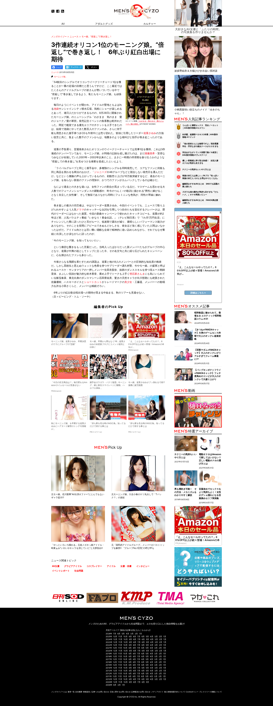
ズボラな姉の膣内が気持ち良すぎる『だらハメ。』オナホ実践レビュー (200, 193)
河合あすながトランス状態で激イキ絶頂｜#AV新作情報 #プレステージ (200, 153)
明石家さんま (137, 273)
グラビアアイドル (73, 566)
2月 (136, 633)
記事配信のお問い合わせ (140, 692)
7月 (114, 633)
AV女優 (55, 566)
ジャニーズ (100, 172)
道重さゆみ (149, 133)
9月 (130, 636)
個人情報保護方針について (174, 692)
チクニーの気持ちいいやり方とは (196, 169)
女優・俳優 (125, 566)
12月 (115, 636)
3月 (131, 633)
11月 (120, 636)
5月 (123, 633)
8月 (134, 636)
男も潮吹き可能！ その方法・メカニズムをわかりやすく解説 (185, 491)
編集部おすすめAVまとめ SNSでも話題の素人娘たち (200, 185)
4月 (127, 633)
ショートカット (93, 282)
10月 (125, 636)
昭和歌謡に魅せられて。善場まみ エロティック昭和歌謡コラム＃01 (207, 315)
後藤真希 (150, 153)
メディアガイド (157, 692)
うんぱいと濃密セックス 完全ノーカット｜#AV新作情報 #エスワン (200, 126)
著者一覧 (71, 692)
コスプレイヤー (94, 566)
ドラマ (80, 209)
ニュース (55, 72)
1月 (140, 633)
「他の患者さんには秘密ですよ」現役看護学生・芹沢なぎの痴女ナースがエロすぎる (200, 144)
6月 (118, 633)
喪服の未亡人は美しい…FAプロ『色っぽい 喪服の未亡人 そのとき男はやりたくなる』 (200, 176)
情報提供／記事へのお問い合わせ (96, 692)
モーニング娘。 (60, 77)
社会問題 (78, 570)
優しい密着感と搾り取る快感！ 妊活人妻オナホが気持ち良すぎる (200, 161)
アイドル (111, 566)
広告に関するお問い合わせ (120, 692)
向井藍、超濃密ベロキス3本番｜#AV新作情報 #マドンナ (200, 135)
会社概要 (78, 692)
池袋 (56, 108)
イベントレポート (61, 570)
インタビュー (142, 566)
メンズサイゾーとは (59, 692)
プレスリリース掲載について (210, 692)
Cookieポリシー (192, 692)
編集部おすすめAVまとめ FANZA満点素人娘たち (200, 201)
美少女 (128, 282)
